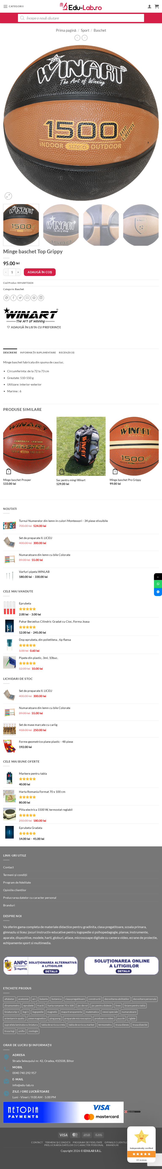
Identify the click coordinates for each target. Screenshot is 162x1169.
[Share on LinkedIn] (41, 298)
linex (118, 1005)
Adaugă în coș (40, 272)
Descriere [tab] (10, 352)
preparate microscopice (77, 1018)
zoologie (33, 1031)
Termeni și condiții (15, 875)
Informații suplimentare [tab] (38, 352)
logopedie (37, 1011)
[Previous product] (85, 38)
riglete (131, 1018)
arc (34, 999)
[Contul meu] (149, 6)
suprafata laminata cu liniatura (21, 1024)
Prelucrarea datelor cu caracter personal (29, 897)
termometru (105, 1024)
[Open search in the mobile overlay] (81, 18)
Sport (85, 30)
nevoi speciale (110, 1011)
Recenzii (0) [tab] (66, 352)
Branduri (9, 905)
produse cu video (103, 1018)
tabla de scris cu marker (81, 1024)
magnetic (52, 1011)
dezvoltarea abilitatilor (116, 999)
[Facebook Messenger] (158, 592)
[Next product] (77, 38)
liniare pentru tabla (134, 1005)
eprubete (28, 1005)
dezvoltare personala (144, 999)
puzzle (121, 1018)
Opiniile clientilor (14, 890)
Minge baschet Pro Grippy (125, 480)
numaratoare (129, 1011)
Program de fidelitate (17, 882)
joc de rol (83, 1005)
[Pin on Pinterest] (34, 298)
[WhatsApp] (158, 584)
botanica (56, 999)
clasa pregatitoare (75, 999)
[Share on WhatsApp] (6, 298)
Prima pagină (66, 30)
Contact (8, 867)
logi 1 (26, 1011)
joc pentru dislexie (102, 1005)
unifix (21, 1031)
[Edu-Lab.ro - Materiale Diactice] (81, 6)
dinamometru (12, 1005)
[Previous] (11, 123)
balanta (44, 999)
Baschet (100, 30)
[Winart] (31, 315)
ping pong (55, 1018)
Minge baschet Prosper (17, 480)
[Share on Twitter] (20, 298)
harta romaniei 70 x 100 (61, 1005)
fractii (40, 1005)
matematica (92, 1011)
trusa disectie (140, 1024)
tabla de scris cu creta (53, 1024)
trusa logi (9, 1031)
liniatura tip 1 (11, 1011)
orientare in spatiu (14, 1018)
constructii (95, 999)
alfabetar (9, 999)
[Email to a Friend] (27, 298)
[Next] (150, 123)
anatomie (23, 999)
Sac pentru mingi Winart (70, 480)
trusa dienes (122, 1024)
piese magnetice (37, 1018)
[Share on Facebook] (13, 298)
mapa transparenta (71, 1011)
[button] (13, 6)
